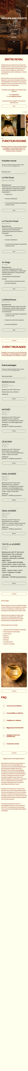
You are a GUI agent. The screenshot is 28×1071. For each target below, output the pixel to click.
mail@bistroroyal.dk (16, 96)
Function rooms (14, 25)
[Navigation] (25, 2)
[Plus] (4, 706)
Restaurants (3, 6)
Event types (14, 33)
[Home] (4, 2)
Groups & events (18, 6)
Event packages (14, 29)
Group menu (14, 37)
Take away (10, 6)
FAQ (14, 41)
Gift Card (25, 6)
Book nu (14, 398)
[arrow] (23, 112)
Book (14, 106)
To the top (14, 340)
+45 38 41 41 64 (15, 94)
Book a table (19, 2)
